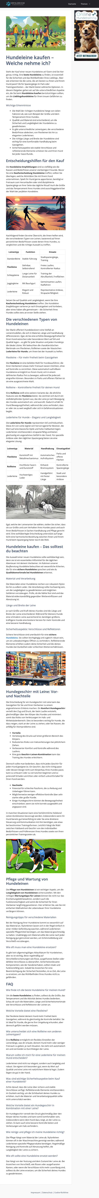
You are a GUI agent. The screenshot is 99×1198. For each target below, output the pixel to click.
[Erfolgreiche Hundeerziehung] (15, 4)
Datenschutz (47, 1192)
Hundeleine (12, 637)
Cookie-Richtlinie (61, 1192)
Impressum (35, 1192)
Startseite (72, 4)
